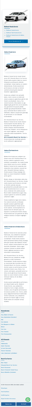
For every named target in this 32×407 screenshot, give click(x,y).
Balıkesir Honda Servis (12, 30)
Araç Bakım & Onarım (7, 315)
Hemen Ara (8, 404)
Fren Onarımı (4, 331)
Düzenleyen (4, 388)
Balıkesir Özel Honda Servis (13, 32)
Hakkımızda (4, 343)
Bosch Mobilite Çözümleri (8, 372)
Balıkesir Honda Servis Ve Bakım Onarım (15, 35)
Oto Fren (3, 329)
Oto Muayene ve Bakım (7, 324)
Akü (2, 319)
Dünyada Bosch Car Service (9, 365)
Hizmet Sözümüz (6, 350)
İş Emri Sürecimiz (6, 348)
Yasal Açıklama (5, 391)
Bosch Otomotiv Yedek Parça (9, 370)
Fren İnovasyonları (6, 334)
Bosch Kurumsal (5, 367)
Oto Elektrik (4, 322)
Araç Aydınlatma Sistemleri (9, 317)
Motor (3, 327)
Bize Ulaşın (4, 362)
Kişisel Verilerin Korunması (8, 398)
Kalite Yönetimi (5, 346)
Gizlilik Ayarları (5, 395)
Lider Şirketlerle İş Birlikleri (9, 353)
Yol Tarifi (23, 404)
